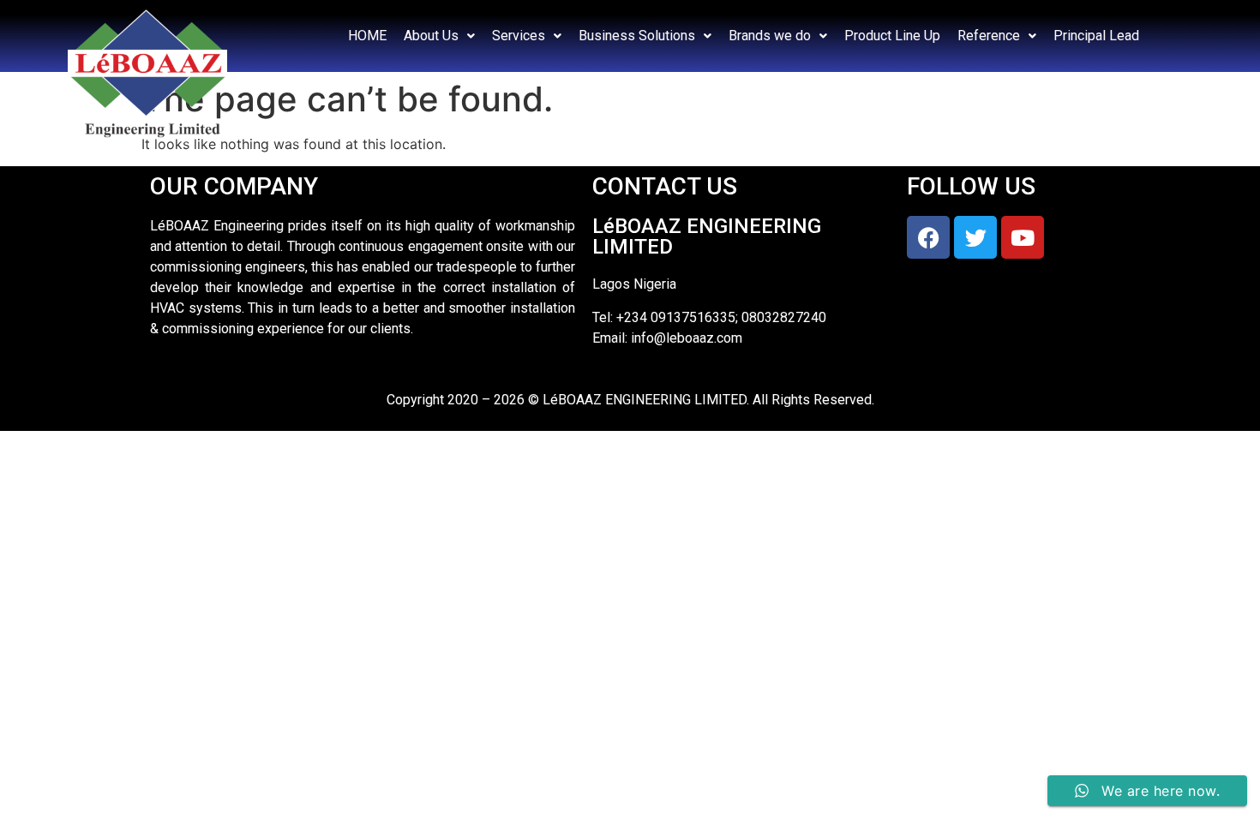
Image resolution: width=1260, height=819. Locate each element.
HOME (367, 35)
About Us (431, 35)
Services (518, 35)
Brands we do (770, 35)
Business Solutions (637, 35)
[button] (439, 36)
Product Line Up (892, 35)
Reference (988, 35)
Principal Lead (1096, 35)
